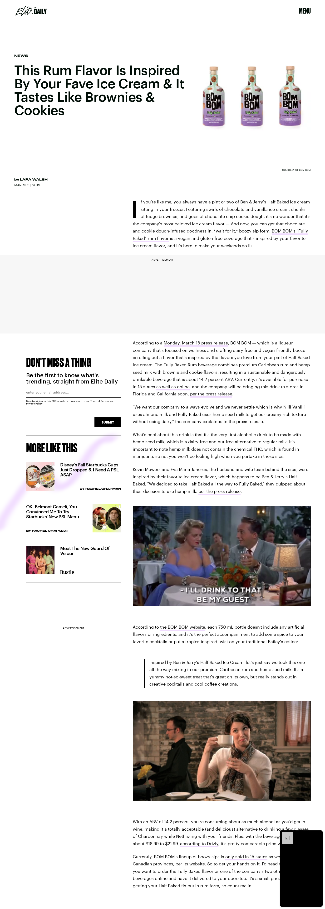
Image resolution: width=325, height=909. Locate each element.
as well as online (173, 386)
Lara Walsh (34, 179)
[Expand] (285, 835)
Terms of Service (99, 400)
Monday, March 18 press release (196, 342)
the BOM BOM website (182, 627)
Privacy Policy (34, 403)
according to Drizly (199, 843)
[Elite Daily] (31, 11)
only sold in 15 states (246, 856)
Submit (108, 422)
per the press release (211, 393)
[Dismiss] (317, 835)
